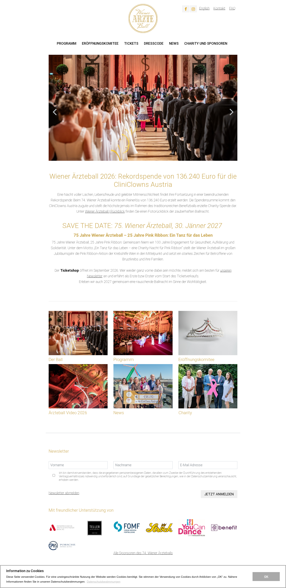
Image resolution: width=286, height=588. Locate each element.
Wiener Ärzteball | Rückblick (105, 211)
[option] (143, 108)
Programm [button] (66, 43)
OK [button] (266, 576)
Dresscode (153, 43)
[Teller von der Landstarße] (94, 527)
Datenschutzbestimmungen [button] (103, 581)
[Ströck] (159, 527)
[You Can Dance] (191, 527)
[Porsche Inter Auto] (62, 545)
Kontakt (219, 8)
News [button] (174, 43)
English (204, 8)
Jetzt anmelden (219, 494)
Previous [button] (54, 108)
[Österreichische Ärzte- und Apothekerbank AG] (62, 527)
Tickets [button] (131, 43)
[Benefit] (224, 527)
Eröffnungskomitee (100, 43)
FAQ (232, 8)
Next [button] (231, 108)
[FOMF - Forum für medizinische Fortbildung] (126, 527)
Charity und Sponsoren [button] (205, 43)
